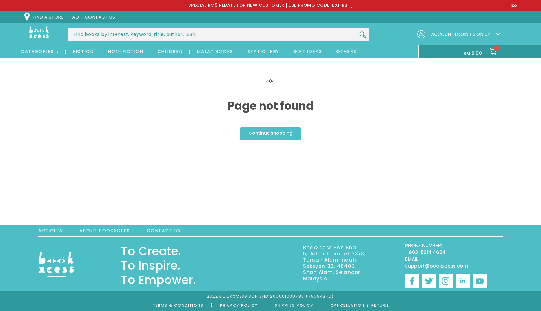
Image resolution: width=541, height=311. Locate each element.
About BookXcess (104, 230)
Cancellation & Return (360, 305)
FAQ (74, 17)
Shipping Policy (294, 305)
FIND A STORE (48, 17)
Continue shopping (270, 133)
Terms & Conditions (178, 305)
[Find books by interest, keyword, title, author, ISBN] (362, 35)
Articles (50, 230)
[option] (270, 5)
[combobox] (218, 34)
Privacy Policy (239, 305)
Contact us (100, 17)
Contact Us (164, 230)
